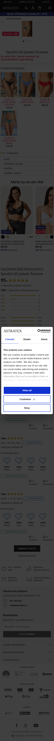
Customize (25, 399)
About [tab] (44, 339)
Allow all (27, 390)
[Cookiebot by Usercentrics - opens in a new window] (38, 331)
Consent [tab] (9, 339)
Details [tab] (27, 339)
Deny (27, 408)
